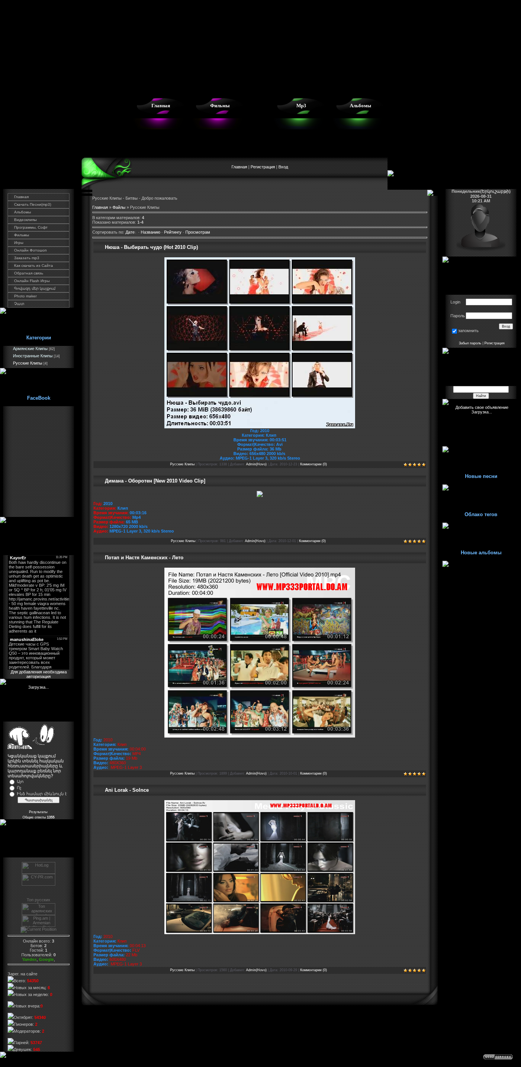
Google (46, 959)
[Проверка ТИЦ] (38, 884)
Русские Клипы (27, 363)
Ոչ (19, 787)
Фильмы (220, 105)
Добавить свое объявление (481, 407)
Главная (160, 105)
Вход (283, 167)
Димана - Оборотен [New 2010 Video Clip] (155, 481)
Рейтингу (173, 232)
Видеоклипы (25, 220)
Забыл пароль (470, 343)
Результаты (38, 812)
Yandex (29, 959)
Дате (130, 232)
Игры (18, 243)
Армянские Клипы (30, 348)
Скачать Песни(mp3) (32, 204)
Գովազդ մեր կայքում (34, 288)
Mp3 (301, 105)
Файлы (119, 207)
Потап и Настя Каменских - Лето (144, 557)
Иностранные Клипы (33, 356)
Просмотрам (197, 232)
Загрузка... (38, 687)
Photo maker (25, 296)
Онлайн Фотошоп (30, 250)
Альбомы (360, 105)
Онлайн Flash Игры (32, 281)
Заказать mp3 (26, 258)
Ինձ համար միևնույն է (42, 793)
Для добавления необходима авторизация (39, 674)
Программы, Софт (31, 227)
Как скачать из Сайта (33, 265)
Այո (20, 781)
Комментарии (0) (313, 464)
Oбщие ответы (39, 817)
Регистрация (263, 167)
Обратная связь (28, 273)
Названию (150, 232)
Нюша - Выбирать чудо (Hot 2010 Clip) (151, 247)
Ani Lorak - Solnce (127, 790)
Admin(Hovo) (256, 464)
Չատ (19, 304)
